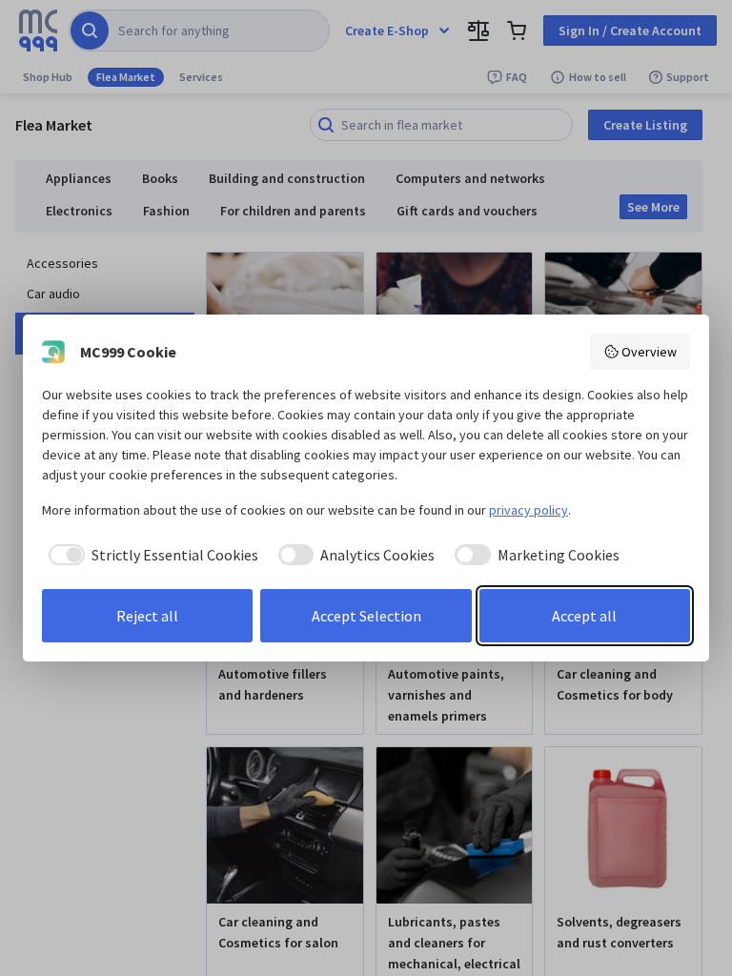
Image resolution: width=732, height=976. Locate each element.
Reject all (147, 615)
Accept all (584, 615)
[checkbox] (150, 554)
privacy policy (528, 509)
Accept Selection (366, 615)
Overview (649, 351)
